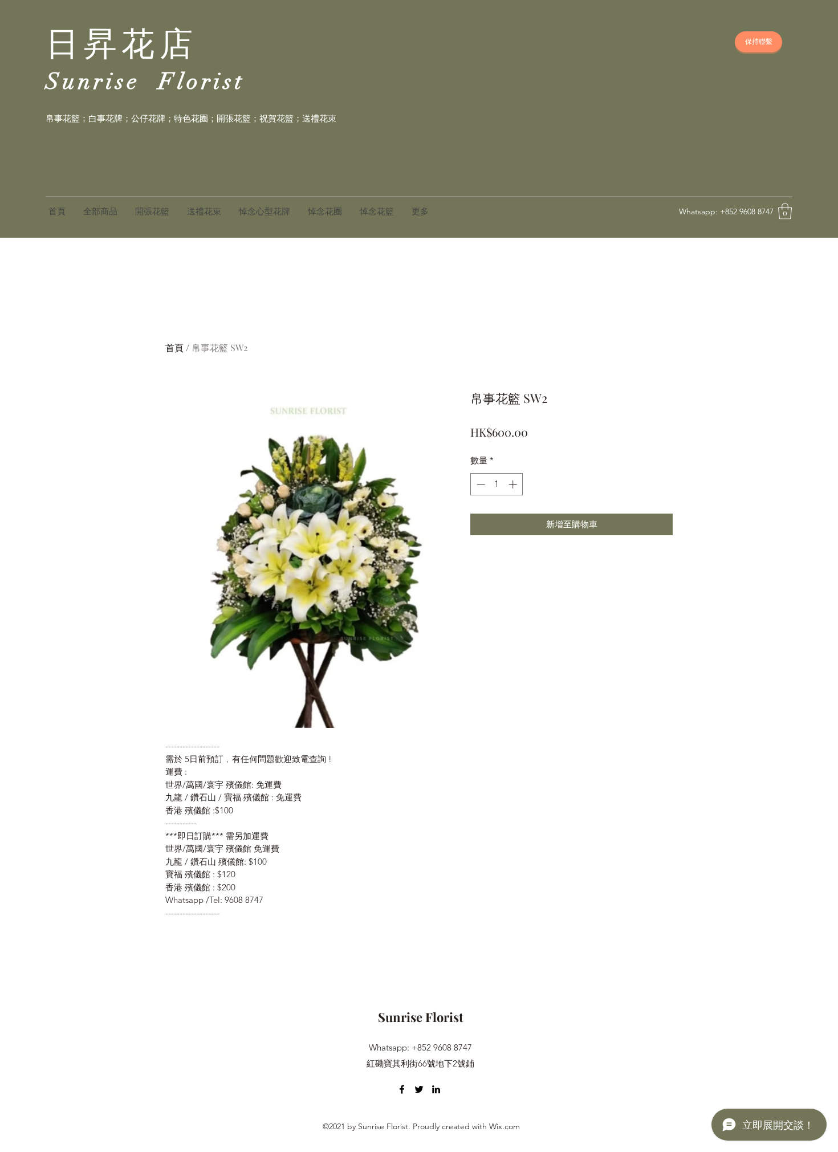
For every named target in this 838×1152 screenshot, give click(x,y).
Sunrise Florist (420, 1016)
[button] (785, 211)
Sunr (76, 81)
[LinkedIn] (436, 1089)
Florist (201, 81)
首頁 (174, 347)
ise (127, 81)
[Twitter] (419, 1089)
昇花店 (141, 44)
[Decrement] (479, 484)
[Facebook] (402, 1089)
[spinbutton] (496, 484)
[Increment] (514, 484)
